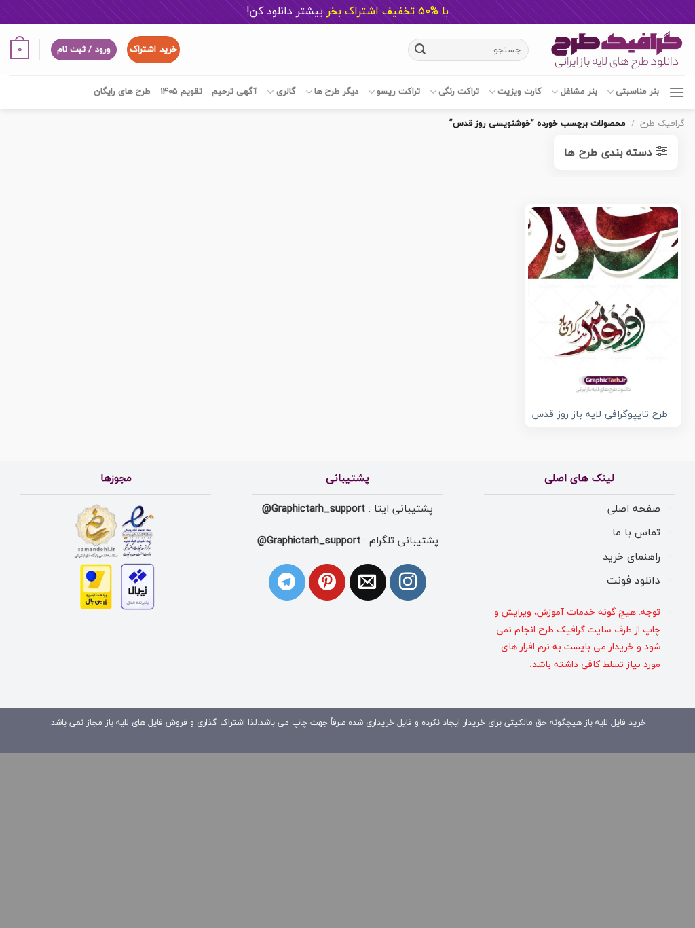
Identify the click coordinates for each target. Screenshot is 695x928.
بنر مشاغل (579, 92)
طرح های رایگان (122, 92)
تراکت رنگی (458, 92)
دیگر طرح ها (336, 92)
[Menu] (677, 92)
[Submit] (420, 49)
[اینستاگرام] (408, 582)
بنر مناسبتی (637, 92)
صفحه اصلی (633, 508)
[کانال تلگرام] (287, 582)
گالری (285, 92)
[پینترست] (327, 582)
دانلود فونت (633, 580)
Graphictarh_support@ (313, 508)
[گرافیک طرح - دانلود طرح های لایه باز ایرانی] (617, 50)
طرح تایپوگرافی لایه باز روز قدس (599, 415)
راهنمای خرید (631, 557)
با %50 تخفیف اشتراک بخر (347, 11)
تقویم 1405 (181, 92)
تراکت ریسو (398, 92)
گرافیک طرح (662, 124)
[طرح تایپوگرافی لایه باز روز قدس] (603, 303)
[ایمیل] (368, 582)
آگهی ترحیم (234, 92)
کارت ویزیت (519, 92)
